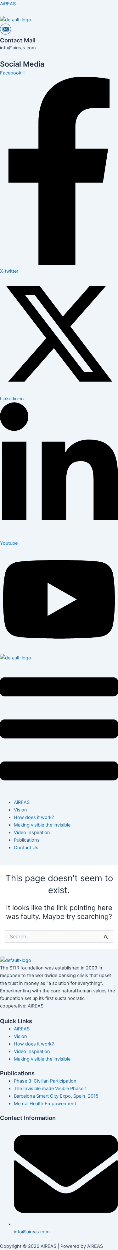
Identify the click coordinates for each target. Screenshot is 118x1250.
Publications (27, 840)
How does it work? (34, 817)
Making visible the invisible (42, 825)
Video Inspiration (32, 832)
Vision (20, 810)
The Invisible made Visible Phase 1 (50, 1088)
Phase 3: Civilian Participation (45, 1081)
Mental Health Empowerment (45, 1103)
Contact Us (26, 847)
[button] (59, 730)
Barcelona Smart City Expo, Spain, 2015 (56, 1096)
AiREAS (8, 4)
